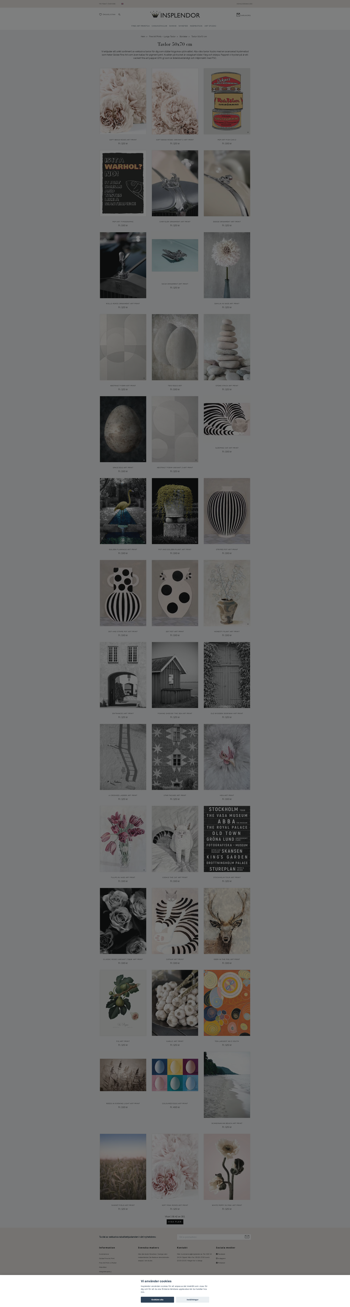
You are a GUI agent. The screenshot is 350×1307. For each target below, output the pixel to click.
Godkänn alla (157, 1300)
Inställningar (193, 1300)
